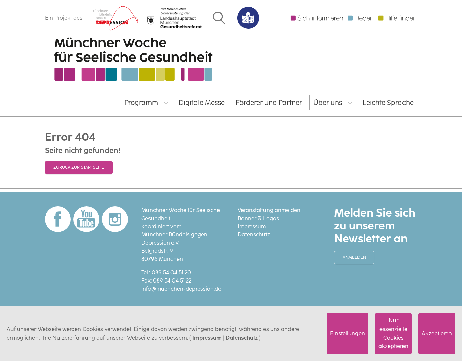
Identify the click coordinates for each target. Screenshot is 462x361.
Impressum (207, 338)
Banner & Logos (258, 218)
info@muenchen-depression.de (181, 289)
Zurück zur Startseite (78, 167)
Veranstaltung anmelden (269, 210)
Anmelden (354, 257)
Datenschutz (242, 338)
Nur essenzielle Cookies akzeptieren (393, 333)
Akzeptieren (437, 333)
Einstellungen (347, 333)
